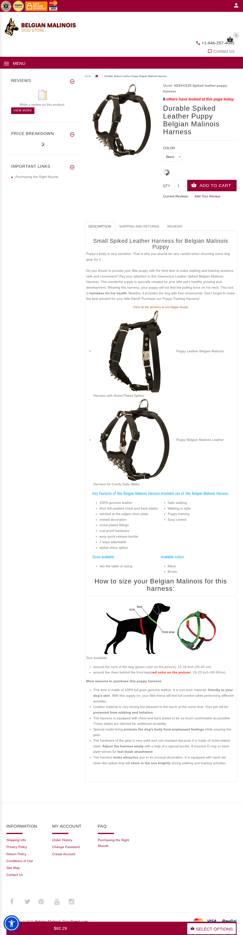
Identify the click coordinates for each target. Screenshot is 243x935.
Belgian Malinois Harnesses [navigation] (96, 76)
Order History (62, 840)
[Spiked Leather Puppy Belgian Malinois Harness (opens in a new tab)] (134, 351)
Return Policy (16, 854)
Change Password (66, 847)
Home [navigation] (88, 76)
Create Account (63, 854)
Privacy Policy (16, 847)
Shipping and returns (139, 226)
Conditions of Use (19, 861)
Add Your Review (207, 196)
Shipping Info (16, 840)
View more (23, 110)
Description (100, 226)
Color (169, 148)
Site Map (13, 868)
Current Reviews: (176, 196)
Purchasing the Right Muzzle (36, 177)
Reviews (174, 226)
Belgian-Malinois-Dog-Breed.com (61, 921)
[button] (12, 923)
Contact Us (223, 51)
